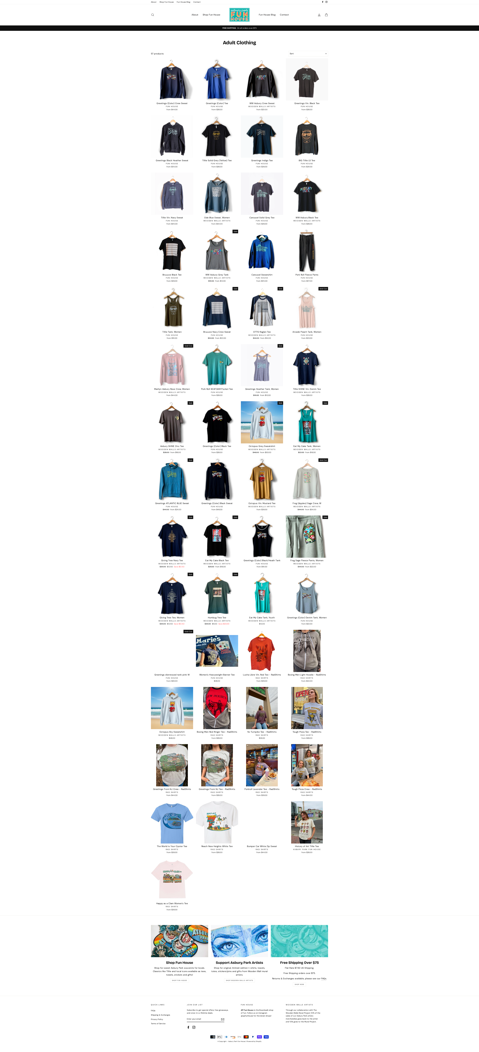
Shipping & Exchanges (160, 1015)
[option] (239, 28)
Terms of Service (158, 1023)
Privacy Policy (157, 1019)
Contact (197, 2)
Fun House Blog (183, 2)
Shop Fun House (167, 2)
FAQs (323, 978)
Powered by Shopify (254, 1041)
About (153, 2)
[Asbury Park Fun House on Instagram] (193, 1027)
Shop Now (299, 984)
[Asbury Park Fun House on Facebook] (188, 1027)
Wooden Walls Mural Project (298, 1013)
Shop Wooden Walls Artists (239, 980)
